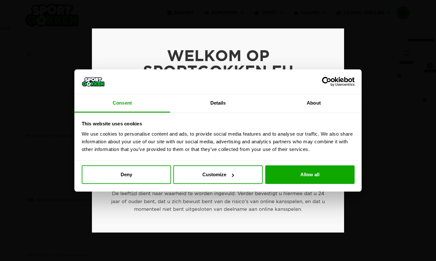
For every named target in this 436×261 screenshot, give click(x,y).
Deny (126, 174)
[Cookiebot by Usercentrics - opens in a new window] (327, 81)
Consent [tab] (122, 103)
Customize (214, 174)
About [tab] (314, 103)
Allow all (309, 174)
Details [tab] (218, 103)
